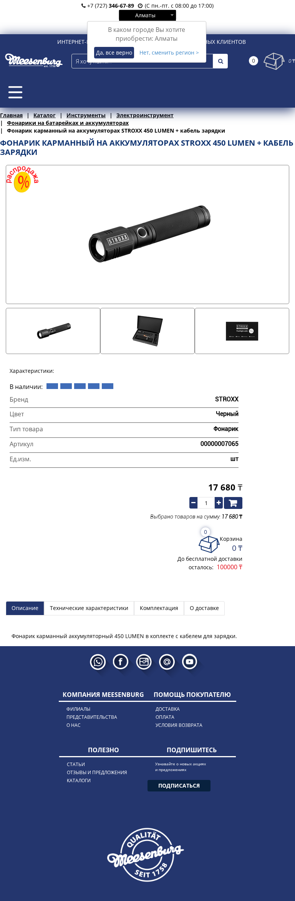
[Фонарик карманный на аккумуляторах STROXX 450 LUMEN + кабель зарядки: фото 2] (147, 331)
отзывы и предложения (97, 772)
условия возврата (179, 725)
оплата (165, 717)
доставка (168, 709)
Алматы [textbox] (145, 15)
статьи (76, 764)
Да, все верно (114, 52)
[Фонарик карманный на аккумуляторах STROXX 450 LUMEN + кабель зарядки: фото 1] (53, 331)
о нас (73, 725)
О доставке (204, 608)
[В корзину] (233, 503)
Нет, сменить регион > (169, 52)
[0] (274, 61)
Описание (25, 608)
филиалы (78, 709)
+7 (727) (110, 5)
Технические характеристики (89, 608)
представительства (91, 717)
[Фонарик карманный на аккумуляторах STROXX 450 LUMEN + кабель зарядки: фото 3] (242, 331)
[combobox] (147, 15)
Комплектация (159, 608)
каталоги (79, 780)
